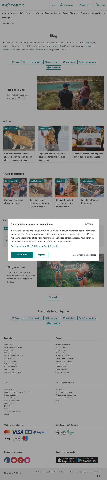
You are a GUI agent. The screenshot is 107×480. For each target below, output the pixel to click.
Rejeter (41, 254)
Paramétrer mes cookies (84, 255)
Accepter (22, 254)
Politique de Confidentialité (45, 246)
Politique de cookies (21, 246)
